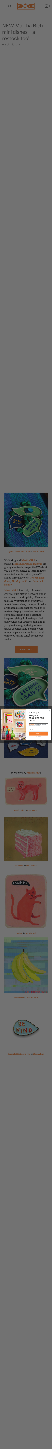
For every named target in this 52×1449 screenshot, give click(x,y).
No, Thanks (38, 736)
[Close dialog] (49, 710)
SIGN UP (38, 733)
